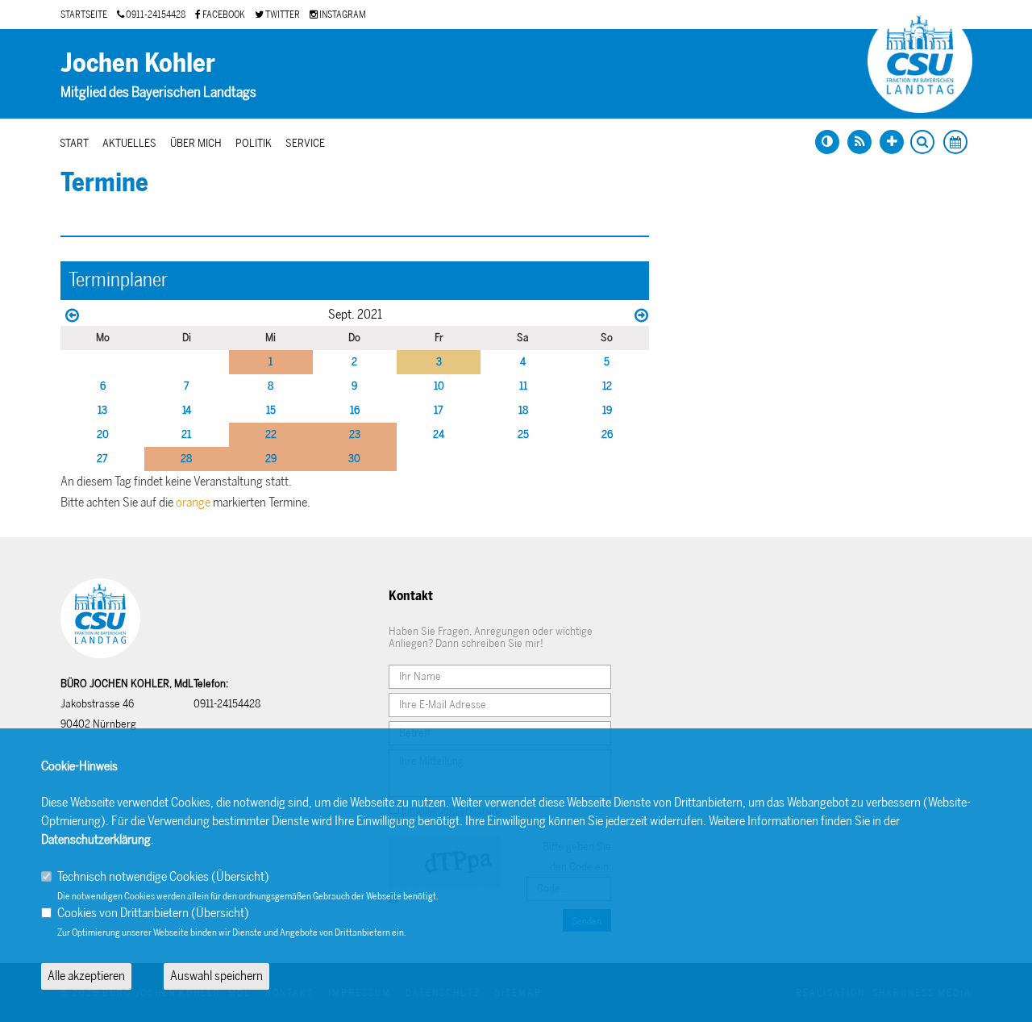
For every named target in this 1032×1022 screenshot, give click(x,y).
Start (74, 143)
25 (523, 434)
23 (354, 434)
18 (523, 410)
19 (607, 410)
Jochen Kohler (137, 63)
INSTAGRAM (342, 14)
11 (523, 386)
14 (186, 410)
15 (271, 410)
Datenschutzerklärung (96, 839)
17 (438, 410)
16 (355, 410)
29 (271, 458)
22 (271, 434)
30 (354, 458)
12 (607, 386)
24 (438, 434)
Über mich (196, 143)
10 (439, 386)
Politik (253, 143)
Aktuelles (129, 143)
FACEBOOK (223, 14)
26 (607, 434)
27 (102, 458)
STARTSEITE (83, 14)
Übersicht (240, 876)
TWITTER (282, 14)
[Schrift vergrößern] (892, 142)
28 (186, 458)
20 (103, 434)
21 (186, 434)
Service (305, 143)
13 (102, 410)
